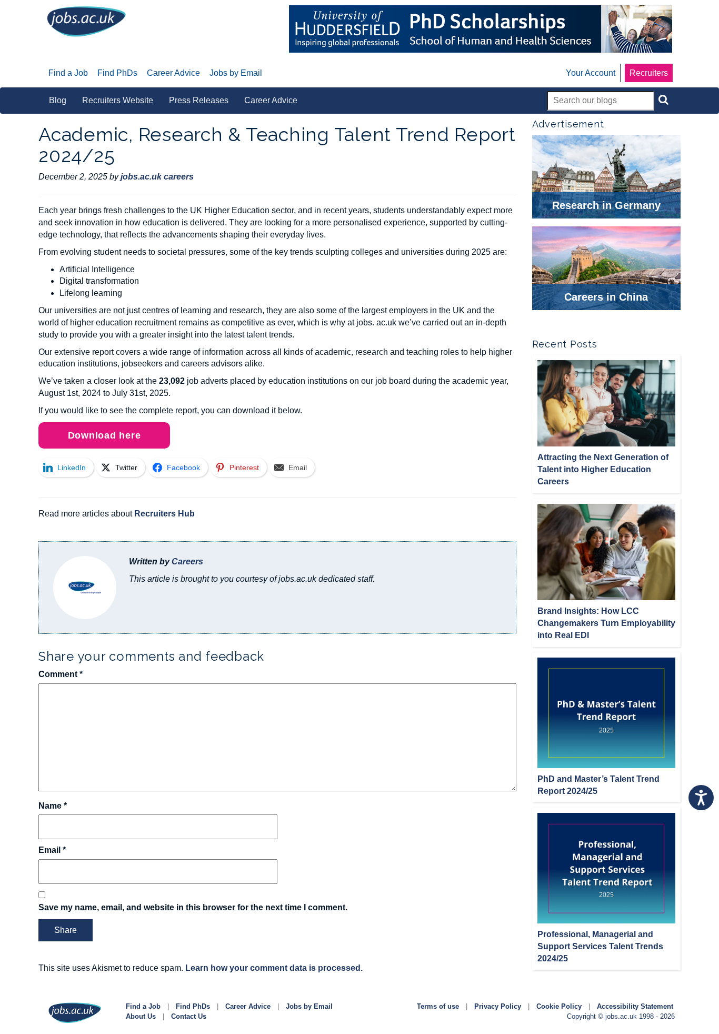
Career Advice (248, 1006)
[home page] (86, 20)
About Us (141, 1016)
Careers (187, 561)
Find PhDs (193, 1006)
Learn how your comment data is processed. (274, 967)
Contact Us (188, 1016)
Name (52, 805)
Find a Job (143, 1006)
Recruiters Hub (164, 513)
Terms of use (438, 1006)
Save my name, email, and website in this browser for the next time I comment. (192, 907)
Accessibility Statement (635, 1006)
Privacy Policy (497, 1006)
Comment (60, 674)
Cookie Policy (559, 1006)
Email (52, 850)
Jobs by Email (309, 1006)
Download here (104, 435)
